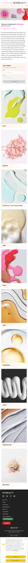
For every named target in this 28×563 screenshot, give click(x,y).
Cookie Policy (5, 514)
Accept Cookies (16, 560)
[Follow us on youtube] (14, 496)
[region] (14, 550)
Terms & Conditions (7, 516)
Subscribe (6, 523)
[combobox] (14, 72)
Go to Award (14, 81)
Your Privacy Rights (7, 518)
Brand (4, 69)
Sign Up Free (14, 535)
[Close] (25, 539)
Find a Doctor (5, 504)
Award (4, 75)
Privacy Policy (5, 511)
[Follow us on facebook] (3, 496)
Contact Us (5, 499)
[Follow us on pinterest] (7, 496)
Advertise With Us (6, 506)
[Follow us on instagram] (10, 496)
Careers (4, 502)
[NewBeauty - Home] (8, 492)
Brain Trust (5, 509)
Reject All (15, 556)
